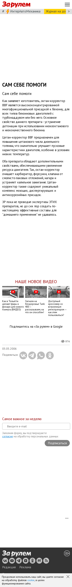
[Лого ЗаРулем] (16, 4)
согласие (7, 436)
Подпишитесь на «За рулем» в (36, 326)
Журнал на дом (57, 11)
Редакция (9, 567)
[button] (68, 577)
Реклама (25, 567)
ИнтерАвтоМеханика (25, 11)
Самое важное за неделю (22, 419)
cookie (31, 580)
